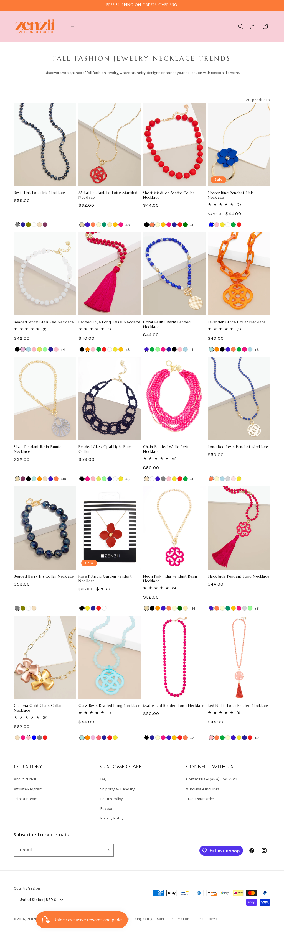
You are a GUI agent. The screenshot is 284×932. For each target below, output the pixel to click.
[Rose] (233, 478)
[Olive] (28, 224)
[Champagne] (39, 224)
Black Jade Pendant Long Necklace (238, 576)
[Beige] (82, 224)
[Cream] (98, 224)
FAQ (103, 779)
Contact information (173, 919)
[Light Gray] (227, 478)
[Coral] (93, 224)
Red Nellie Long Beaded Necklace (238, 706)
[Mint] (45, 349)
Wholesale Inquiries (202, 789)
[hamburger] (72, 27)
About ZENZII (25, 779)
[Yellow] (222, 224)
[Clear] (152, 478)
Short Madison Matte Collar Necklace (168, 195)
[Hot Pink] (120, 224)
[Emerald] (185, 224)
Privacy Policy (111, 818)
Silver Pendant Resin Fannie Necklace (37, 449)
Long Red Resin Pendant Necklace (238, 447)
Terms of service (206, 919)
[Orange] (87, 349)
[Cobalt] (87, 224)
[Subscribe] (107, 850)
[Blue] (211, 224)
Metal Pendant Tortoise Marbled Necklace (108, 195)
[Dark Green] (180, 608)
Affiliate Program (28, 789)
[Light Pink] (34, 349)
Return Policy (111, 798)
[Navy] (23, 224)
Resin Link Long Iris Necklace (39, 193)
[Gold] (109, 224)
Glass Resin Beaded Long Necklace (109, 706)
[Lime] (39, 349)
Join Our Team (25, 798)
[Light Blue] (28, 349)
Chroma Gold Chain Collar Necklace (38, 708)
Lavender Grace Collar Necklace (237, 322)
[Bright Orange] (39, 478)
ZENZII (32, 919)
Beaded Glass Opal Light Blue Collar (104, 449)
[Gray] (17, 224)
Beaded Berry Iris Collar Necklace (44, 576)
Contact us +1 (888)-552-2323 (211, 779)
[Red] (180, 224)
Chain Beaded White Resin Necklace (166, 449)
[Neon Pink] (98, 737)
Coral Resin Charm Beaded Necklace (167, 324)
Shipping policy (139, 919)
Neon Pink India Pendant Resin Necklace (170, 578)
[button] (72, 27)
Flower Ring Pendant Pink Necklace (230, 195)
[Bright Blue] (211, 349)
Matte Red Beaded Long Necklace (173, 706)
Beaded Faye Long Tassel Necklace (109, 322)
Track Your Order (200, 798)
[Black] (146, 224)
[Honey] (115, 224)
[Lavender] (23, 349)
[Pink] (216, 224)
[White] (34, 224)
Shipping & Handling (117, 789)
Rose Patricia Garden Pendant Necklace (105, 578)
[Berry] (45, 224)
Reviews (106, 808)
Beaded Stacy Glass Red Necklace (44, 322)
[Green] (233, 224)
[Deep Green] (104, 224)
